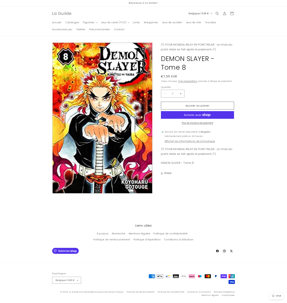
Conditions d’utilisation (199, 292)
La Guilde (73, 292)
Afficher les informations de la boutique (190, 141)
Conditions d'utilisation (178, 239)
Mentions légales (139, 233)
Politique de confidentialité (171, 233)
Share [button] (168, 173)
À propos (103, 233)
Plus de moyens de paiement (197, 122)
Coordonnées (228, 295)
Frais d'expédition (187, 81)
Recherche (118, 233)
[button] (90, 22)
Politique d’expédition (224, 292)
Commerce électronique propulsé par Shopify (101, 292)
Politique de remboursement (112, 239)
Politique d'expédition (147, 239)
